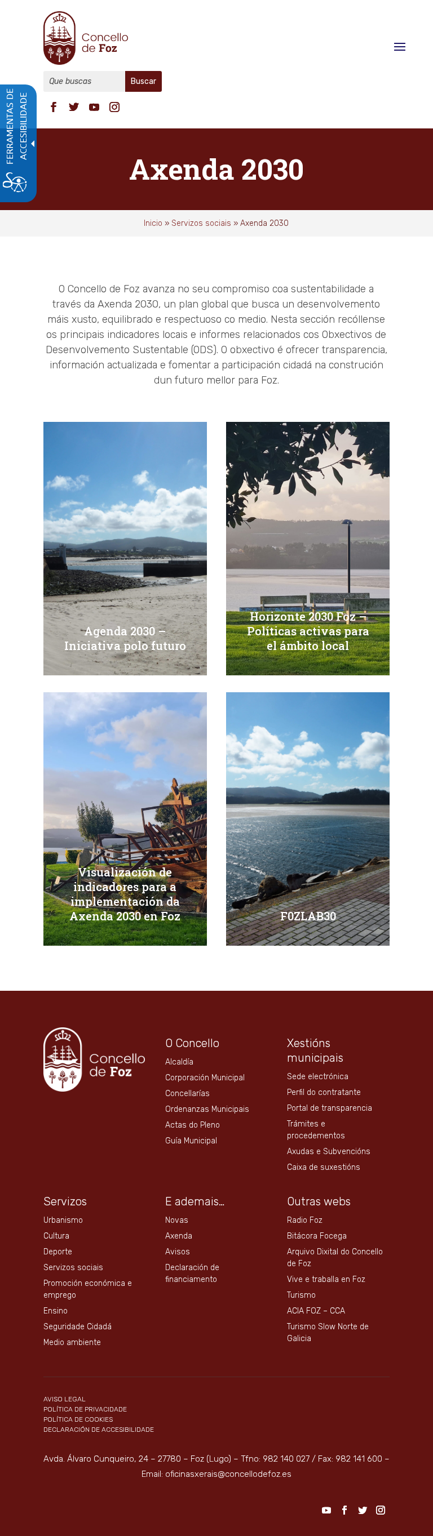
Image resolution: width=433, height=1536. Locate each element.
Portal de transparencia (329, 1108)
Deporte (57, 1252)
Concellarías (187, 1093)
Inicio (153, 223)
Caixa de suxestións (323, 1167)
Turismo (301, 1295)
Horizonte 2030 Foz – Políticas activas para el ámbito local (308, 631)
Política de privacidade (85, 1409)
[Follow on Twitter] (74, 107)
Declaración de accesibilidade (98, 1429)
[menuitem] (53, 106)
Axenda (178, 1236)
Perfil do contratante (324, 1092)
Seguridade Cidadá (77, 1327)
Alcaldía (179, 1062)
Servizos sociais (201, 223)
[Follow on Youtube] (94, 107)
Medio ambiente (72, 1342)
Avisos (177, 1252)
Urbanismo (63, 1220)
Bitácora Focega (317, 1236)
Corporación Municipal (205, 1078)
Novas (176, 1220)
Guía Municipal (191, 1141)
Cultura (56, 1236)
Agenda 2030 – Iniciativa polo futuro (125, 638)
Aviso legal (64, 1399)
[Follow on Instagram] (114, 107)
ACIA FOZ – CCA (316, 1311)
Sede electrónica (317, 1076)
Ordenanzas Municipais (207, 1109)
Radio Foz (304, 1220)
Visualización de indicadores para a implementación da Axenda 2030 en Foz (124, 894)
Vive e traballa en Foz (326, 1279)
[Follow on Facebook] (53, 107)
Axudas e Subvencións (328, 1151)
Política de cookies (78, 1419)
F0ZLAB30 (308, 916)
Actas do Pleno (192, 1125)
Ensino (55, 1311)
